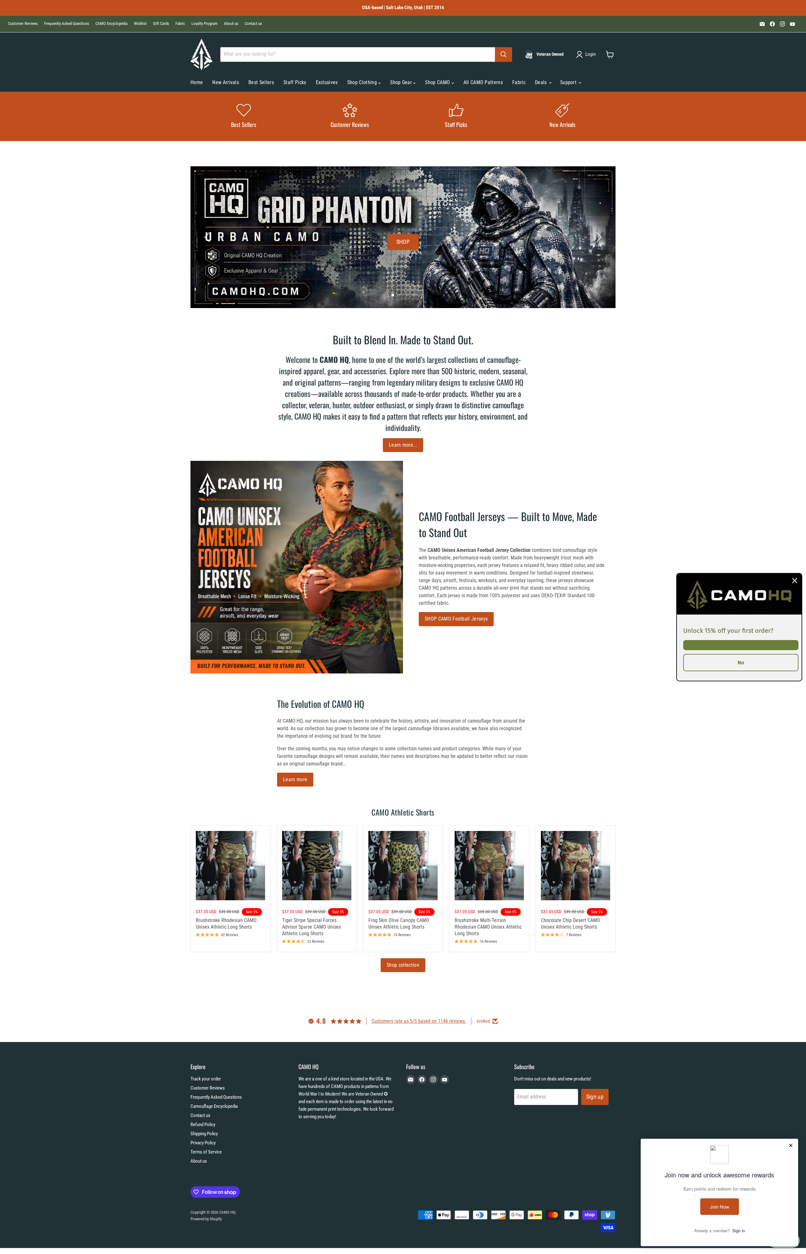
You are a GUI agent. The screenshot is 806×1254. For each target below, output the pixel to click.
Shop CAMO (438, 82)
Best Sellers (261, 82)
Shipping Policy (204, 1134)
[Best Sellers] (243, 116)
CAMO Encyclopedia (111, 23)
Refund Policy (202, 1124)
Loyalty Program (204, 23)
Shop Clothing (362, 82)
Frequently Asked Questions (66, 23)
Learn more (295, 779)
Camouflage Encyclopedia (214, 1106)
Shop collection (403, 965)
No (741, 662)
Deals (541, 82)
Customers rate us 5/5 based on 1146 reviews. (419, 1021)
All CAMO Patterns (483, 82)
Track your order (205, 1079)
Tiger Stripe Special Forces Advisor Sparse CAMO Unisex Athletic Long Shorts (311, 926)
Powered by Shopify (206, 1219)
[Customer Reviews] (350, 116)
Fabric (180, 23)
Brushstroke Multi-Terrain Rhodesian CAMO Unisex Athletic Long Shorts (488, 926)
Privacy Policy (203, 1143)
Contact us (253, 23)
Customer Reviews (23, 23)
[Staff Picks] (456, 116)
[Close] (794, 580)
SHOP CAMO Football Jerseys (456, 619)
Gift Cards (161, 23)
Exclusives (327, 82)
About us (231, 23)
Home (196, 82)
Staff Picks (294, 82)
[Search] (503, 54)
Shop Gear (401, 82)
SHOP (403, 241)
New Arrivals (225, 82)
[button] (587, 54)
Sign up (595, 1096)
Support (569, 82)
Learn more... (403, 445)
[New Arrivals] (562, 116)
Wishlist (140, 23)
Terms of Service (206, 1152)
